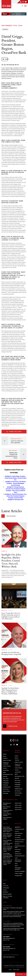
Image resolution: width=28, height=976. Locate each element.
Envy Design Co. (20, 966)
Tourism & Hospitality (20, 871)
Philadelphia (6, 782)
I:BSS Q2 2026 (18, 803)
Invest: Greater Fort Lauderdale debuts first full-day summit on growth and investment (14, 915)
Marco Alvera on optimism (7, 807)
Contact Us (5, 885)
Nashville (5, 776)
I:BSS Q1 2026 (18, 805)
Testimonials (6, 887)
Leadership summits (19, 829)
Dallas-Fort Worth (7, 760)
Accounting (17, 837)
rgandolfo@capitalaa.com (9, 948)
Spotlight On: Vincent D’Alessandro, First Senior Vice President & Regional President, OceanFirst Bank (15, 496)
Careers (5, 890)
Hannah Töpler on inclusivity (7, 814)
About (4, 883)
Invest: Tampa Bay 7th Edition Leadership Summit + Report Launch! (8, 842)
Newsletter (5, 892)
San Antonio (6, 789)
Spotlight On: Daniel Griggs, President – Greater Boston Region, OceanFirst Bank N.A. (15, 478)
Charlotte (5, 758)
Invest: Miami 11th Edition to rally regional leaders (12, 908)
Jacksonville (6, 770)
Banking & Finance (19, 841)
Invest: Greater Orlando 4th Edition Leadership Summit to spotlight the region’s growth (13, 912)
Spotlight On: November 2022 (15, 499)
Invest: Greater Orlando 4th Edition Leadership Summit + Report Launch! (8, 829)
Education (17, 843)
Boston (4, 756)
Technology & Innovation (18, 868)
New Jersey (5, 778)
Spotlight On (18, 827)
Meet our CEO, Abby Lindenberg (7, 897)
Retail (16, 863)
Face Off (17, 831)
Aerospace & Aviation (20, 839)
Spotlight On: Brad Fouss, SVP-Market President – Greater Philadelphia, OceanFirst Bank (15, 483)
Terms (10, 969)
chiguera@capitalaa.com (9, 938)
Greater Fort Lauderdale (6, 763)
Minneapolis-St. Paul (7, 774)
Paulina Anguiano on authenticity (8, 811)
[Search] (22, 6)
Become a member (7, 894)
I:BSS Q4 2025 (18, 807)
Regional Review (18, 833)
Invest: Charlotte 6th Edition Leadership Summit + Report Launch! (7, 849)
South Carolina (6, 791)
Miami (4, 772)
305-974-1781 (6, 940)
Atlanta (4, 754)
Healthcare (17, 851)
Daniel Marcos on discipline (7, 804)
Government (18, 849)
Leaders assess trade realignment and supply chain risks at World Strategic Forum (13, 929)
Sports (16, 865)
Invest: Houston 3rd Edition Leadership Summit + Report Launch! (7, 862)
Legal (16, 858)
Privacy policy (16, 969)
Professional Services (20, 855)
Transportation (18, 875)
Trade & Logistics (19, 873)
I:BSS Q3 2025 (18, 809)
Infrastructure (18, 853)
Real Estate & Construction (18, 860)
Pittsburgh (5, 785)
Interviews (5, 29)
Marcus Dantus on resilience (7, 818)
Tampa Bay (5, 793)
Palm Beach (6, 780)
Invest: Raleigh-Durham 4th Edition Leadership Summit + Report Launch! (8, 856)
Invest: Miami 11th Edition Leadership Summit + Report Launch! (7, 836)
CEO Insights (18, 835)
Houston (5, 768)
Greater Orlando (6, 766)
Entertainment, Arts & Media (20, 846)
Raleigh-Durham (6, 787)
